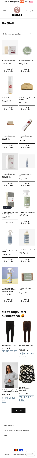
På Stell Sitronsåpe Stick (25, 136)
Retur (6, 435)
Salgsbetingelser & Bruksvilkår (16, 430)
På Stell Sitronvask (8, 174)
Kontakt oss (9, 425)
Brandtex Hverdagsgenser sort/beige (24, 388)
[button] (4, 11)
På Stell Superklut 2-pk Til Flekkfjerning (10, 213)
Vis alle (18, 410)
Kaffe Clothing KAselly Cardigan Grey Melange (10, 390)
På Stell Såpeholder (9, 136)
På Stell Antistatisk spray (25, 175)
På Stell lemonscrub (26, 60)
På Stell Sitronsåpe (8, 60)
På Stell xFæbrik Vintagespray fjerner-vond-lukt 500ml (9, 289)
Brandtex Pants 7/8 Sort (10, 345)
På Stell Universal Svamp (25, 289)
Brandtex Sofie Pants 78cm (26, 346)
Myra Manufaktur (15, 454)
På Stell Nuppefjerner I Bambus (27, 98)
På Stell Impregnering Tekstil (9, 250)
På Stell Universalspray (27, 212)
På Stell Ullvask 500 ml (27, 250)
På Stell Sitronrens (8, 98)
